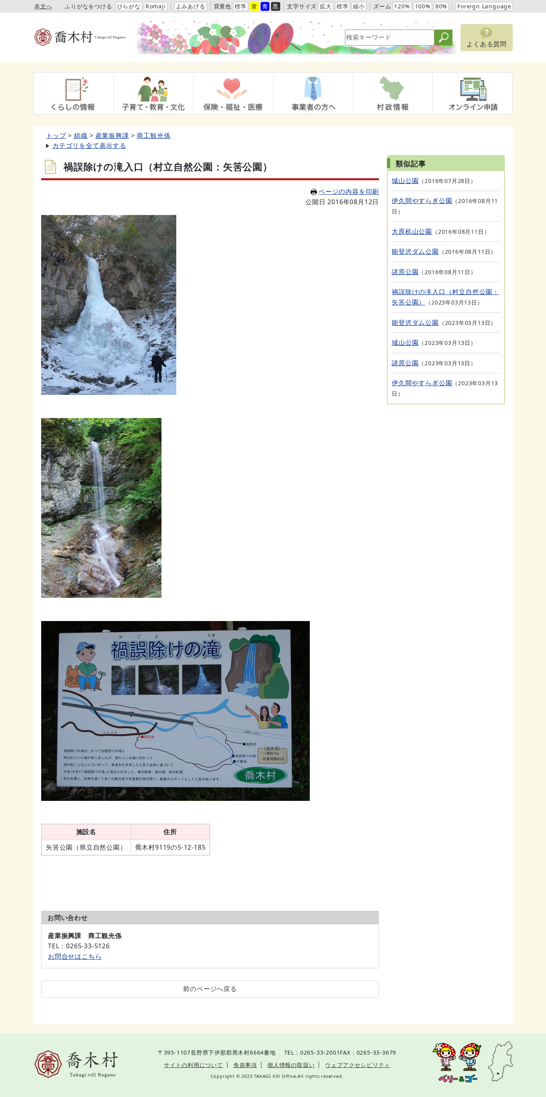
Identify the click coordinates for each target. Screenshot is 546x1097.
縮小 (359, 6)
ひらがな (129, 6)
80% (441, 6)
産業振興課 (112, 135)
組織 (81, 135)
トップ (56, 135)
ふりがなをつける (88, 6)
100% (422, 6)
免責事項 (245, 1065)
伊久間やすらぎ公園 (422, 200)
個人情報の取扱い (291, 1065)
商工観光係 (153, 135)
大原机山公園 (412, 231)
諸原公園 (405, 271)
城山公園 (405, 180)
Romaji (155, 6)
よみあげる (190, 6)
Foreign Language (484, 6)
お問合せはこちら (75, 956)
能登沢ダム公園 (415, 251)
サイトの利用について (193, 1065)
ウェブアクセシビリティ (357, 1065)
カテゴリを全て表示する (89, 145)
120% (402, 6)
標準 (241, 6)
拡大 (326, 6)
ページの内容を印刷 (349, 191)
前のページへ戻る (210, 988)
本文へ (43, 6)
